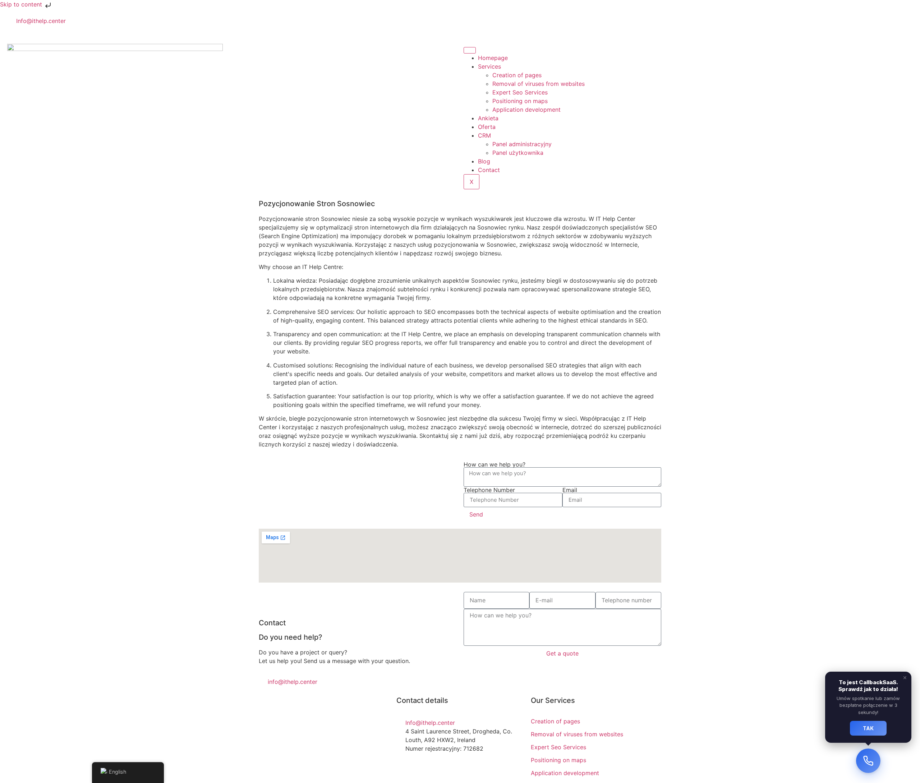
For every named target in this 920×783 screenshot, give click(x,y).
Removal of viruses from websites (538, 83)
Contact (489, 169)
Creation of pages (517, 75)
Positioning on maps (520, 101)
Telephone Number (489, 490)
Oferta (487, 126)
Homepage (493, 57)
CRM (484, 135)
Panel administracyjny (522, 144)
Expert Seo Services (520, 92)
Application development (526, 109)
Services (489, 66)
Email (569, 490)
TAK (868, 728)
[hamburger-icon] (470, 50)
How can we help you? (494, 464)
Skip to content (22, 4)
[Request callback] (868, 761)
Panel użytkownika (517, 152)
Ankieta (488, 118)
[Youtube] (473, 25)
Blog (484, 161)
